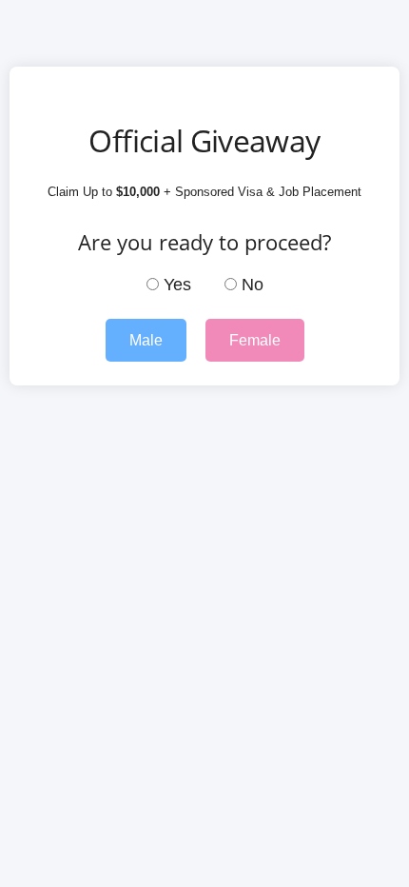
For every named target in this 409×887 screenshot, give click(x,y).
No (250, 284)
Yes (177, 284)
